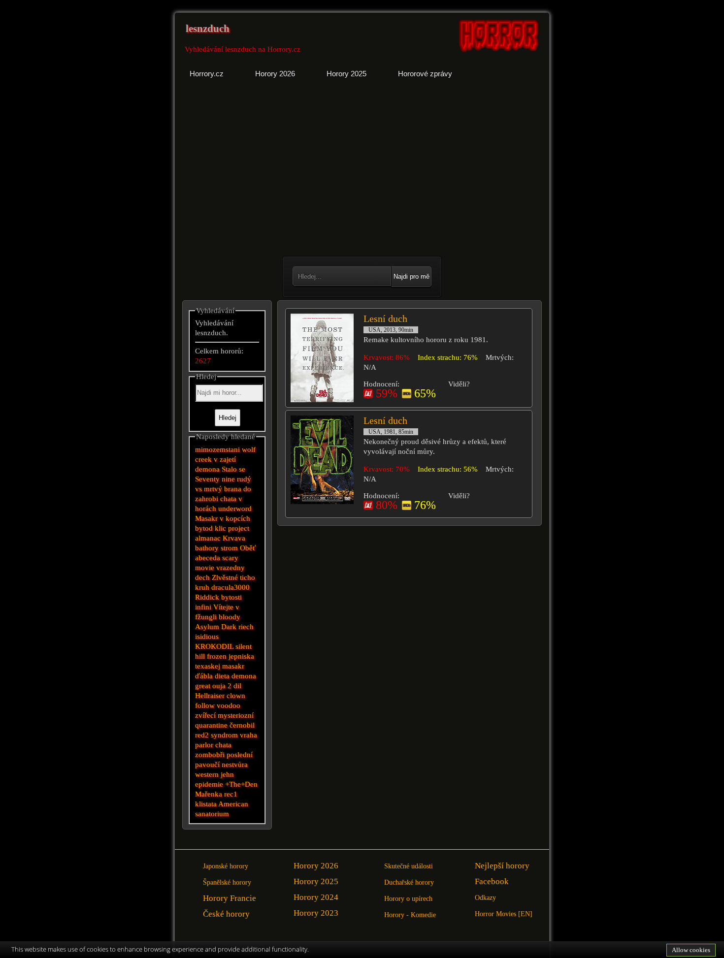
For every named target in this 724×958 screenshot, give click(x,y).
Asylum (207, 627)
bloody (229, 617)
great (203, 686)
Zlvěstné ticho (233, 577)
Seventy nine (215, 479)
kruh (202, 587)
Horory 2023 (316, 913)
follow (205, 705)
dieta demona (235, 676)
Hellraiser (210, 696)
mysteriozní (236, 715)
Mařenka (208, 794)
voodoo (228, 705)
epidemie (209, 784)
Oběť (248, 548)
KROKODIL (214, 646)
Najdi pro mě (411, 276)
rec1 (230, 794)
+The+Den (241, 784)
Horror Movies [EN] (503, 914)
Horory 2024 (316, 897)
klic (220, 528)
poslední (240, 755)
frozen (217, 656)
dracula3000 (230, 587)
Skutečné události (408, 866)
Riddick (207, 597)
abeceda (207, 558)
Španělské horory (227, 882)
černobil (242, 725)
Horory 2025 (316, 881)
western (207, 774)
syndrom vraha (234, 735)
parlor (204, 745)
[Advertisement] (269, 175)
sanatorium (212, 814)
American (233, 804)
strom (229, 548)
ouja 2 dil (226, 686)
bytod (204, 528)
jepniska (241, 656)
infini (203, 607)
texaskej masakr (219, 666)
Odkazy (485, 897)
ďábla (204, 676)
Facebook (492, 881)
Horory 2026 (316, 865)
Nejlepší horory (502, 865)
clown (236, 696)
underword (235, 508)
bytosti (231, 597)
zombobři (210, 755)
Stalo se (233, 469)
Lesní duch (385, 318)
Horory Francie (229, 898)
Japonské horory (225, 866)
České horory (226, 914)
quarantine (211, 725)
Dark (228, 627)
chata (223, 745)
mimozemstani (217, 449)
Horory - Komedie (410, 915)
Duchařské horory (409, 882)
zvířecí (205, 715)
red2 (202, 735)
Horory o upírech (408, 898)
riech (246, 627)
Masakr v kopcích (222, 518)
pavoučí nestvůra (221, 764)
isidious (207, 636)
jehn (227, 774)
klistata (206, 804)
